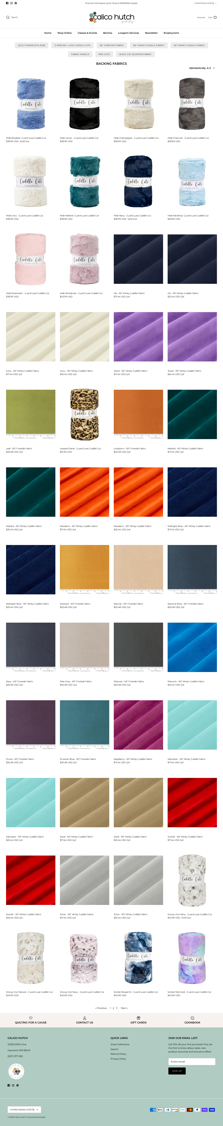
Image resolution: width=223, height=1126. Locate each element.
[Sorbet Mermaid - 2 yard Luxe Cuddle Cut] (192, 958)
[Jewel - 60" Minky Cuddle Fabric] (138, 337)
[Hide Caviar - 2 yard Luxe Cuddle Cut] (84, 104)
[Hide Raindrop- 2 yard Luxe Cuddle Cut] (192, 181)
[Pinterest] (16, 3)
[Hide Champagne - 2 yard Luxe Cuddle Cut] (138, 104)
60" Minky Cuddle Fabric (148, 45)
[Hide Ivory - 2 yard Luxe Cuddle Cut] (30, 181)
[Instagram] (11, 3)
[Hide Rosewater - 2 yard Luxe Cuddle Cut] (30, 259)
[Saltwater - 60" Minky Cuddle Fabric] (192, 725)
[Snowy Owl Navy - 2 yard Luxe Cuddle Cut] (84, 958)
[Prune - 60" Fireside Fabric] (30, 725)
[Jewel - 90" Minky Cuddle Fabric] (192, 337)
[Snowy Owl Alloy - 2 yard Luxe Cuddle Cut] (192, 880)
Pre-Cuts (104, 54)
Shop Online (64, 32)
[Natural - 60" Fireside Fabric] (138, 570)
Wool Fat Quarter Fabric (135, 54)
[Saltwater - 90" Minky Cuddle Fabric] (30, 803)
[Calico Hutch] (111, 17)
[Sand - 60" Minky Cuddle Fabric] (84, 803)
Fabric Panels (80, 54)
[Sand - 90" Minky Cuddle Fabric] (138, 803)
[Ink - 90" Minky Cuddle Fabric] (192, 259)
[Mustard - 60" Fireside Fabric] (84, 570)
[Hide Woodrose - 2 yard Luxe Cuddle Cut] (84, 259)
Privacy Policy (118, 1058)
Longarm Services (128, 32)
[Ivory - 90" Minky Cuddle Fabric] (84, 337)
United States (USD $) (204, 3)
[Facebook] (7, 3)
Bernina (107, 32)
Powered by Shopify (36, 1117)
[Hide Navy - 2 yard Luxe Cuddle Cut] (138, 181)
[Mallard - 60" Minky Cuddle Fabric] (192, 414)
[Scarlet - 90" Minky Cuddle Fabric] (30, 880)
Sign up (177, 1071)
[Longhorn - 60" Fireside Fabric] (138, 414)
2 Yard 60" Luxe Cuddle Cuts (72, 45)
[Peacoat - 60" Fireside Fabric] (138, 647)
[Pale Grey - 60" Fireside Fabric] (84, 647)
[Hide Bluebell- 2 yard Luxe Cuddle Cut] (30, 104)
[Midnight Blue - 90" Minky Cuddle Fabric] (30, 570)
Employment (171, 32)
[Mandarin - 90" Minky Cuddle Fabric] (138, 492)
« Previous (101, 1008)
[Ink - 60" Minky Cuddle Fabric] (138, 259)
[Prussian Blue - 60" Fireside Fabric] (84, 725)
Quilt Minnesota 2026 (31, 45)
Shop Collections (120, 1044)
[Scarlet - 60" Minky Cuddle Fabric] (192, 803)
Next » (124, 1008)
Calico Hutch (20, 1117)
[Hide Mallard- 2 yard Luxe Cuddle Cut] (84, 181)
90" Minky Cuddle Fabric (189, 45)
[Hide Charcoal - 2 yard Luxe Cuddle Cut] (192, 104)
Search (114, 1049)
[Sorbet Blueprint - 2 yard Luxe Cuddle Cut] (138, 958)
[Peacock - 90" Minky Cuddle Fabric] (192, 647)
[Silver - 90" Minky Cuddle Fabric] (138, 880)
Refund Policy (118, 1053)
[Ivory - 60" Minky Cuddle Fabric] (30, 337)
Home (47, 32)
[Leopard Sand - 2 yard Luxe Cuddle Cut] (84, 414)
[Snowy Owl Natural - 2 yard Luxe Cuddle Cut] (30, 958)
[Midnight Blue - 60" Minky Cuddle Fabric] (192, 492)
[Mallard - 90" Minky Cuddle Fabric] (30, 492)
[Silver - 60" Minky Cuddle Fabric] (84, 880)
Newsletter (151, 32)
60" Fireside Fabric (112, 45)
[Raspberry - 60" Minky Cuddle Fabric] (138, 725)
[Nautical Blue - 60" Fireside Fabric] (192, 570)
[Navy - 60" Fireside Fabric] (30, 647)
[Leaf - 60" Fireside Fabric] (30, 414)
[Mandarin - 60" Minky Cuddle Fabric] (84, 492)
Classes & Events (87, 32)
